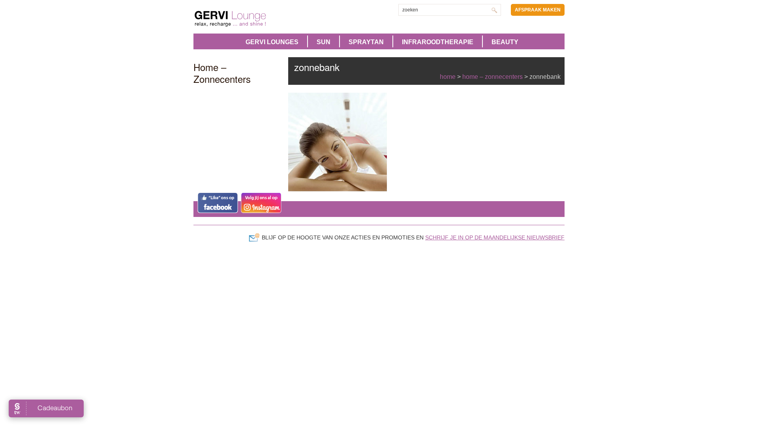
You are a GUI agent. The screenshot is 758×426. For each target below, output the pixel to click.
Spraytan (366, 42)
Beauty (505, 42)
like (217, 202)
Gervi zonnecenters (249, 19)
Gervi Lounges (272, 42)
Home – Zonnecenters (492, 76)
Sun (323, 42)
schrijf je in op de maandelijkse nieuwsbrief (495, 237)
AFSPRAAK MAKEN (538, 10)
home (448, 76)
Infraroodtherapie (437, 42)
